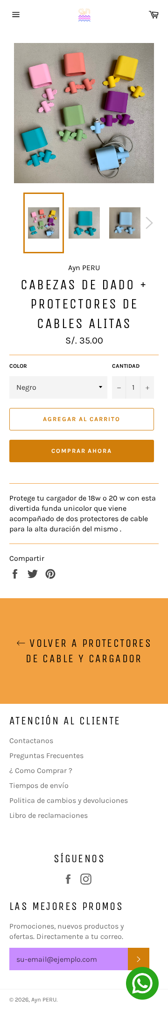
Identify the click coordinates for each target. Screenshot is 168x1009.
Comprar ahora (81, 450)
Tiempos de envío (39, 785)
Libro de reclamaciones (48, 815)
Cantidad (126, 366)
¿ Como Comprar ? (40, 770)
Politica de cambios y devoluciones (68, 800)
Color (18, 366)
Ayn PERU (43, 999)
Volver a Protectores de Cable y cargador (89, 651)
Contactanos (31, 740)
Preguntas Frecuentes (46, 755)
